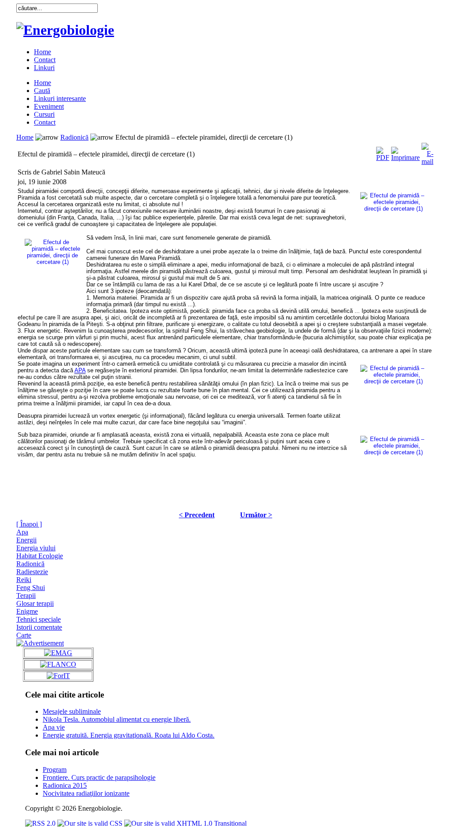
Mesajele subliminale (72, 711)
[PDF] (382, 152)
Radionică (74, 137)
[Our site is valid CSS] (90, 823)
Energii (26, 540)
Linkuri (44, 67)
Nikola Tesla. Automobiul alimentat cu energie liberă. (117, 719)
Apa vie (54, 727)
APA (79, 370)
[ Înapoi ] (29, 524)
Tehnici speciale (38, 619)
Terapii (26, 595)
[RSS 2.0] (41, 823)
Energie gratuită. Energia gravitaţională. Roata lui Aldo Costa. (128, 735)
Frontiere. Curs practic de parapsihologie (99, 777)
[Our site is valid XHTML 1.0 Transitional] (185, 823)
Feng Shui (30, 587)
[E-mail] (427, 152)
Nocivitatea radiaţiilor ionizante (86, 793)
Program (55, 769)
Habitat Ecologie (39, 556)
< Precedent (196, 515)
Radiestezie (32, 571)
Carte (23, 635)
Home (42, 52)
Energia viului (35, 548)
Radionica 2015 (65, 785)
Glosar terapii (35, 603)
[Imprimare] (405, 152)
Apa (22, 532)
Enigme (27, 611)
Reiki (23, 579)
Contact (44, 59)
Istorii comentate (39, 627)
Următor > (256, 515)
